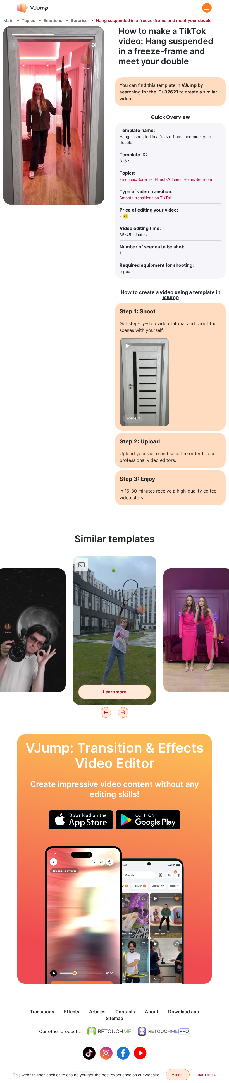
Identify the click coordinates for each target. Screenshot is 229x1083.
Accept (178, 1074)
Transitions (42, 1011)
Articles (97, 1011)
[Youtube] (140, 1052)
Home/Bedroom (197, 179)
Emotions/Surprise (136, 179)
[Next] (123, 712)
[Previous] (106, 712)
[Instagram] (107, 1052)
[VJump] (32, 8)
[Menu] (207, 8)
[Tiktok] (90, 1052)
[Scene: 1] (144, 382)
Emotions (53, 20)
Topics (28, 20)
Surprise (79, 20)
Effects (71, 1011)
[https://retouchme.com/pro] (164, 1031)
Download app (183, 1011)
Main (8, 20)
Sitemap (114, 1018)
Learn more (30, 679)
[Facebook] (124, 1052)
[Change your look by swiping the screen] (83, 915)
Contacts (125, 1011)
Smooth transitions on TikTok (146, 197)
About (151, 1011)
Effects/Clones (168, 179)
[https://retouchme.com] (109, 1031)
